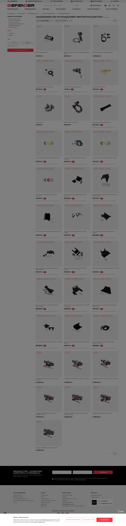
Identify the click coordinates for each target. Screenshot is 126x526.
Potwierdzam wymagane (73, 519)
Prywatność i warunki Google (39, 522)
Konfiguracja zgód (88, 519)
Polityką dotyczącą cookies (46, 519)
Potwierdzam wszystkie (104, 520)
